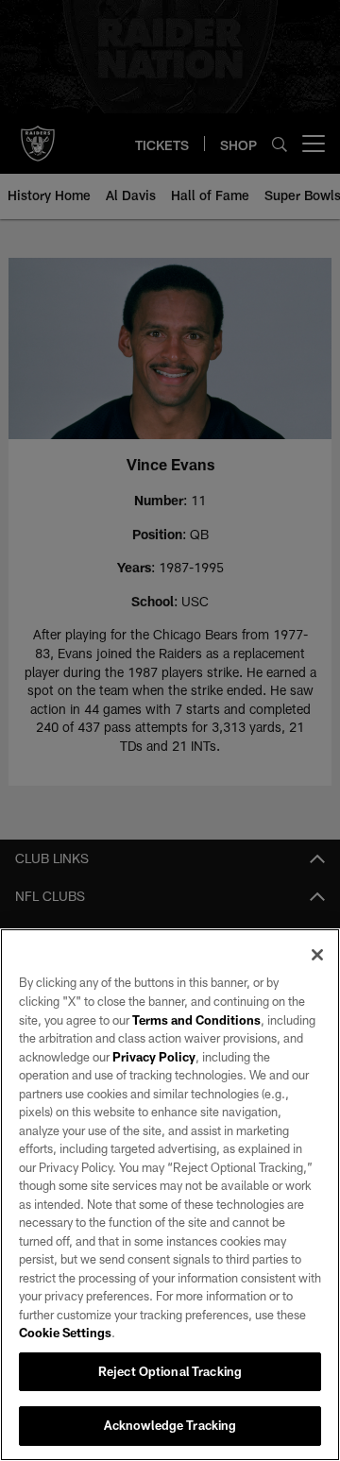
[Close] (317, 955)
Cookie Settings (65, 1332)
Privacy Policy (154, 1056)
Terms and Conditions (196, 1020)
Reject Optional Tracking (170, 1371)
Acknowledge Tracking (170, 1425)
